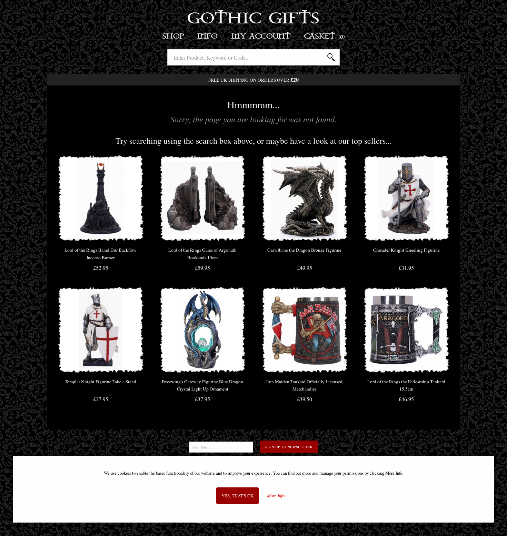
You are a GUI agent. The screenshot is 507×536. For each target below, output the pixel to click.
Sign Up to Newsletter (288, 446)
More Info (276, 495)
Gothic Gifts (254, 19)
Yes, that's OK (237, 496)
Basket (325, 36)
